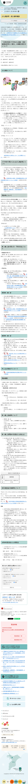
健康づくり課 (12, 597)
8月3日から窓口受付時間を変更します (9, 742)
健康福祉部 (5, 597)
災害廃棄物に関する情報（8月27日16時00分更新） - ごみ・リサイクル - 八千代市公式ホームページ (14, 662)
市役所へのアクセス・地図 (8, 734)
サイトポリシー (6, 710)
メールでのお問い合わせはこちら (10, 602)
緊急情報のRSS (18, 639)
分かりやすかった (7, 576)
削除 (18, 11)
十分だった (6, 569)
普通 (12, 569)
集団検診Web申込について (10, 363)
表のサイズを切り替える (14, 473)
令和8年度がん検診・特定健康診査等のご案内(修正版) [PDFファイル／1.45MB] (17, 285)
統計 (24, 749)
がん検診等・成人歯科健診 (10, 11)
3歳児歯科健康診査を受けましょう (11, 691)
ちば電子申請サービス (10, 227)
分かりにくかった (7, 577)
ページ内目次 (14, 20)
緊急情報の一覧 (18, 636)
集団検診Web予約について (9, 685)
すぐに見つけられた (8, 582)
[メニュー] (25, 3)
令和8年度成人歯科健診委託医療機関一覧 (15, 319)
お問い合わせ (5, 713)
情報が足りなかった (8, 571)
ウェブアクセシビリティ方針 (8, 716)
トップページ (7, 7)
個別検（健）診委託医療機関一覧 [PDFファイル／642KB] (17, 276)
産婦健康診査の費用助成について (11, 693)
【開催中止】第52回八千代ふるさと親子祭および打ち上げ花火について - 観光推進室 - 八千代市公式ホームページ (14, 653)
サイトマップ (5, 718)
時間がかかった (7, 583)
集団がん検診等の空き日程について (12, 360)
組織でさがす (13, 7)
